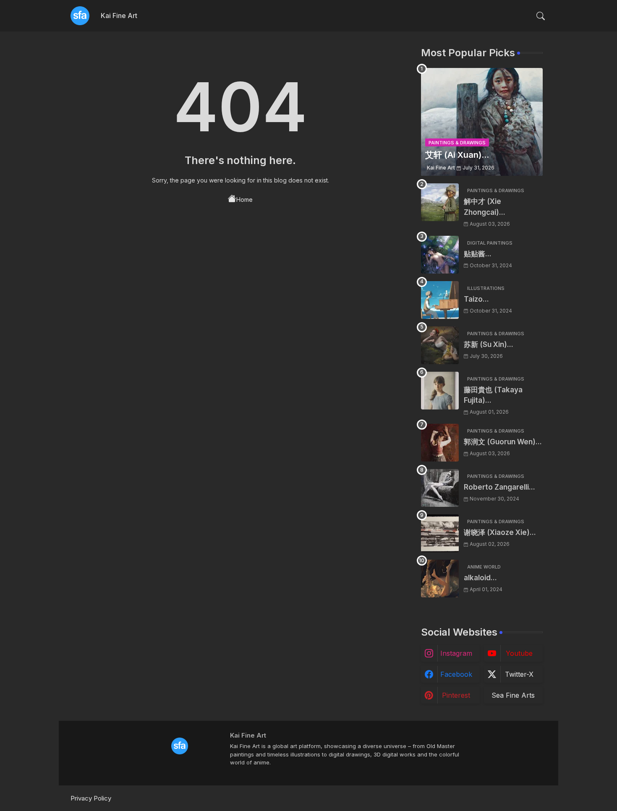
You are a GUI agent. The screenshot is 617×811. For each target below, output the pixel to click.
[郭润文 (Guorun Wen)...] (440, 443)
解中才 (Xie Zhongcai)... (484, 206)
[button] (540, 16)
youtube (519, 653)
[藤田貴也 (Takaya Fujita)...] (440, 390)
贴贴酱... (478, 254)
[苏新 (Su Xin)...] (440, 345)
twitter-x (519, 674)
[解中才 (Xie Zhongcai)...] (440, 202)
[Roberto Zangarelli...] (440, 488)
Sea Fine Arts (513, 695)
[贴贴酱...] (440, 255)
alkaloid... (480, 578)
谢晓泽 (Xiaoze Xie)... (500, 532)
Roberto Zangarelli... (499, 487)
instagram (456, 653)
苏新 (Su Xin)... (488, 344)
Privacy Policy (91, 798)
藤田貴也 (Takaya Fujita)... (493, 395)
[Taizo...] (440, 300)
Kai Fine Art (119, 15)
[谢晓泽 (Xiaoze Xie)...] (440, 533)
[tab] (119, 15)
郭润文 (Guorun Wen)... (503, 442)
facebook (456, 674)
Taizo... (476, 299)
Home (244, 199)
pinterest (456, 695)
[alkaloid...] (440, 578)
